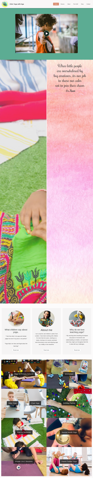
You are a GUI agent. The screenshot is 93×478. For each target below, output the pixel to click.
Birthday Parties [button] (69, 403)
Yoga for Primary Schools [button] (23, 374)
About (68, 4)
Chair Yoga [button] (35, 403)
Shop (82, 4)
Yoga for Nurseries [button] (24, 432)
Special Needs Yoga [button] (69, 432)
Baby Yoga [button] (13, 403)
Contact (88, 4)
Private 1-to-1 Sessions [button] (24, 461)
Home (56, 4)
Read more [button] (16, 350)
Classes (62, 4)
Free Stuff (75, 4)
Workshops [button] (69, 374)
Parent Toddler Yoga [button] (69, 461)
